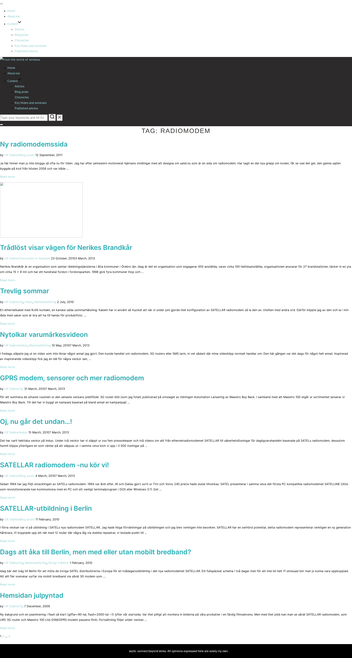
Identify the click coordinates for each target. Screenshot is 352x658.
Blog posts (21, 34)
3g (21, 302)
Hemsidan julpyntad (31, 595)
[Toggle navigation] (1, 3)
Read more (7, 176)
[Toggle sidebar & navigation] (1, 124)
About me (13, 16)
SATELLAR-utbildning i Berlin (46, 508)
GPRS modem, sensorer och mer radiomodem (72, 378)
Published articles (26, 51)
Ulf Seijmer (12, 155)
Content (12, 23)
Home (11, 10)
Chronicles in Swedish (35, 258)
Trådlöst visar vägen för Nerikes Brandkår (66, 247)
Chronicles (22, 40)
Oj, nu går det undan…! (36, 421)
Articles (19, 29)
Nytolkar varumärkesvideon (44, 334)
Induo (29, 302)
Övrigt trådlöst (58, 563)
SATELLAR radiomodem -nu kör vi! (54, 465)
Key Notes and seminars (31, 45)
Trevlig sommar (24, 291)
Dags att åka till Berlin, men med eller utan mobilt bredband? (95, 552)
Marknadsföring (45, 302)
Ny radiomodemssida (34, 144)
